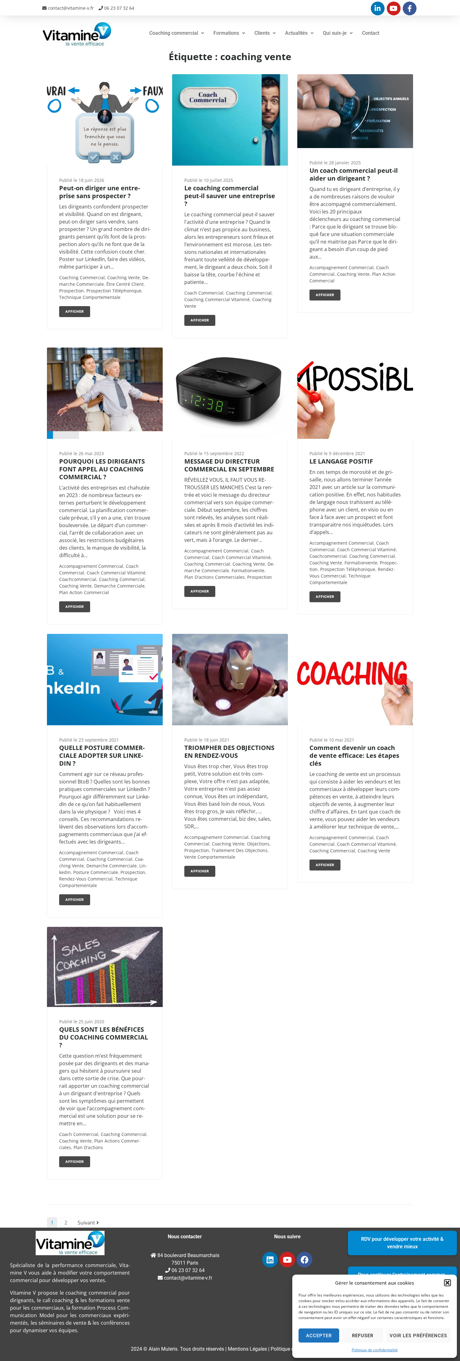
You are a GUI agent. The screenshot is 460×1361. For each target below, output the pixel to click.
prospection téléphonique (113, 291)
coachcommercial (77, 579)
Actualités (296, 33)
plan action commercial (84, 592)
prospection (71, 291)
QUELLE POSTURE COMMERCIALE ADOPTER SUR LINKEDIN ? (102, 755)
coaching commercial (82, 277)
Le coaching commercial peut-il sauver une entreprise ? (229, 196)
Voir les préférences (418, 1335)
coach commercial (203, 293)
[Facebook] (304, 1259)
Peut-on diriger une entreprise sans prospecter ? (99, 192)
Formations (226, 33)
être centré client (125, 284)
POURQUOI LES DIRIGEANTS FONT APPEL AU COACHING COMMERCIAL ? (102, 469)
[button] (447, 1283)
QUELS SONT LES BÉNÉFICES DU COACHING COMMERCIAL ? (103, 1037)
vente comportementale (209, 857)
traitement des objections (240, 850)
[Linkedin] (270, 1259)
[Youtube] (394, 8)
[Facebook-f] (410, 8)
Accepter (319, 1335)
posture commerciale (95, 872)
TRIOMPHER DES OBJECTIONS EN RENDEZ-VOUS (229, 751)
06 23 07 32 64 (118, 8)
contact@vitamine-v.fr (70, 8)
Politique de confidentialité (375, 1350)
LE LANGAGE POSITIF (341, 461)
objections (258, 844)
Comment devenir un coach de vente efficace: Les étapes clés (354, 755)
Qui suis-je (335, 33)
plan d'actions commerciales (214, 577)
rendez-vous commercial (86, 879)
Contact (370, 33)
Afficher (74, 312)
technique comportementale (89, 297)
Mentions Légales (247, 1349)
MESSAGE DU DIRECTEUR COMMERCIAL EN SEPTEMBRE (229, 465)
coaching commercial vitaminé (217, 299)
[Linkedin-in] (378, 8)
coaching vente (123, 277)
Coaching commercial (173, 33)
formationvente (248, 570)
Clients (262, 33)
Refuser (362, 1335)
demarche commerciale (119, 586)
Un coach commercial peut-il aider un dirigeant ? (353, 174)
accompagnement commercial (341, 267)
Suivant (87, 1222)
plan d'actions (88, 1147)
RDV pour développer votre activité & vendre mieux (402, 1243)
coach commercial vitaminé (116, 573)
